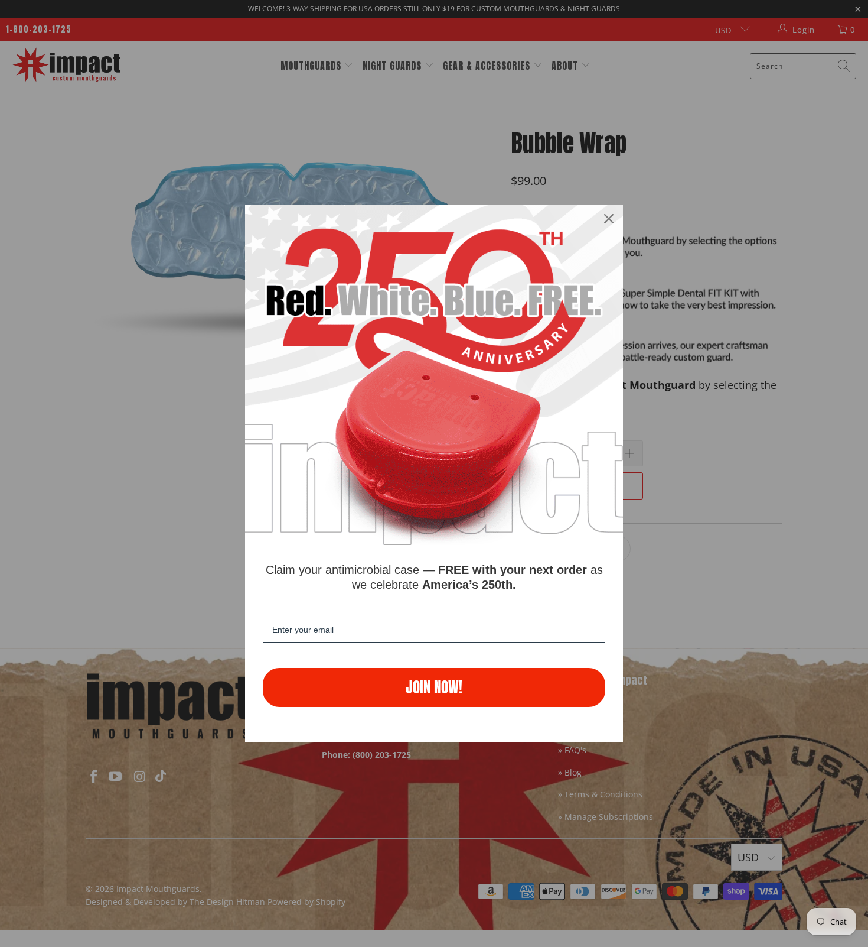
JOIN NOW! (434, 687)
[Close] (609, 219)
